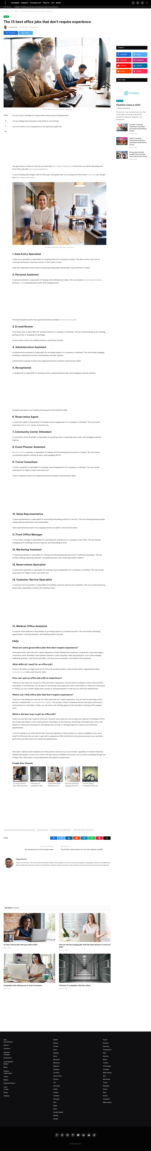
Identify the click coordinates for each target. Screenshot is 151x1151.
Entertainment (8, 1062)
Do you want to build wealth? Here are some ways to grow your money (138, 154)
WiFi (104, 1076)
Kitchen (55, 1079)
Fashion (55, 1092)
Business (15, 3)
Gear (104, 1053)
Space (105, 1059)
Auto (5, 1040)
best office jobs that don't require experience (20, 830)
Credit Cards (8, 1073)
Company (7, 1054)
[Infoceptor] (5, 3)
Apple (55, 1105)
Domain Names (58, 1112)
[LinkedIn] (6, 131)
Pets (54, 1102)
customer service (19, 672)
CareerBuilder (36, 702)
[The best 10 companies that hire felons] (85, 968)
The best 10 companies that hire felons (75, 985)
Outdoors (56, 1096)
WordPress (106, 1079)
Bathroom (56, 1063)
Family (55, 1089)
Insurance (7, 1048)
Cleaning (56, 1069)
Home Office (57, 1076)
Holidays (6, 1096)
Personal (56, 1099)
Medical (55, 1053)
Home (55, 1056)
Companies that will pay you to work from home (23, 985)
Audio (55, 1109)
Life (52, 3)
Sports (105, 1089)
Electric (6, 1045)
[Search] (147, 3)
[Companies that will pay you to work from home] (29, 968)
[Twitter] (6, 126)
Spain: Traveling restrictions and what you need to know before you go (37, 7)
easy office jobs (42, 830)
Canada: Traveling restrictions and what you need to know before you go (138, 128)
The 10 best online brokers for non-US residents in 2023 (82, 849)
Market (6, 1080)
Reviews (120, 100)
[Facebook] (6, 121)
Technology (35, 3)
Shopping (106, 1086)
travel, (21, 283)
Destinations (107, 1049)
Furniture (56, 1073)
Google (55, 1119)
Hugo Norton (13, 27)
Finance (24, 3)
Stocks (105, 1096)
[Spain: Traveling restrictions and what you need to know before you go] (122, 141)
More (58, 3)
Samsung (106, 1046)
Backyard (56, 1059)
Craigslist (47, 702)
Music (5, 1067)
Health (46, 3)
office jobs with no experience (83, 830)
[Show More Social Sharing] (35, 33)
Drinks (6, 1092)
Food (5, 1087)
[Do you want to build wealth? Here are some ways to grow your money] (122, 155)
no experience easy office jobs (60, 830)
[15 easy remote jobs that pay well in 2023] (29, 927)
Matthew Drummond (124, 108)
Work (6, 16)
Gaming (55, 1115)
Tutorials (106, 1069)
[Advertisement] (61, 146)
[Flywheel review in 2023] (131, 93)
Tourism (105, 1063)
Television (106, 1099)
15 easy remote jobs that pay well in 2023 (20, 945)
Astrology (56, 1086)
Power (105, 1040)
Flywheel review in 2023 (128, 105)
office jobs (91, 175)
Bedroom (56, 1066)
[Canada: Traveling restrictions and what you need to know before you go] (122, 127)
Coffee (6, 1089)
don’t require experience (62, 166)
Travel (105, 1082)
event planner (20, 452)
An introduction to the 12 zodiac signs (39, 849)
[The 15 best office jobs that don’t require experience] (57, 72)
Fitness (55, 1046)
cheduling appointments (92, 280)
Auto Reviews (8, 1042)
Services (106, 1056)
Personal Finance (9, 1083)
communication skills (68, 320)
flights (27, 425)
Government (8, 1058)
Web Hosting (107, 1073)
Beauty (55, 1043)
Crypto (6, 1076)
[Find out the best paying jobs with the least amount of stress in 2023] (85, 927)
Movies (6, 1064)
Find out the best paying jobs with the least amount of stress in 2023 (84, 946)
